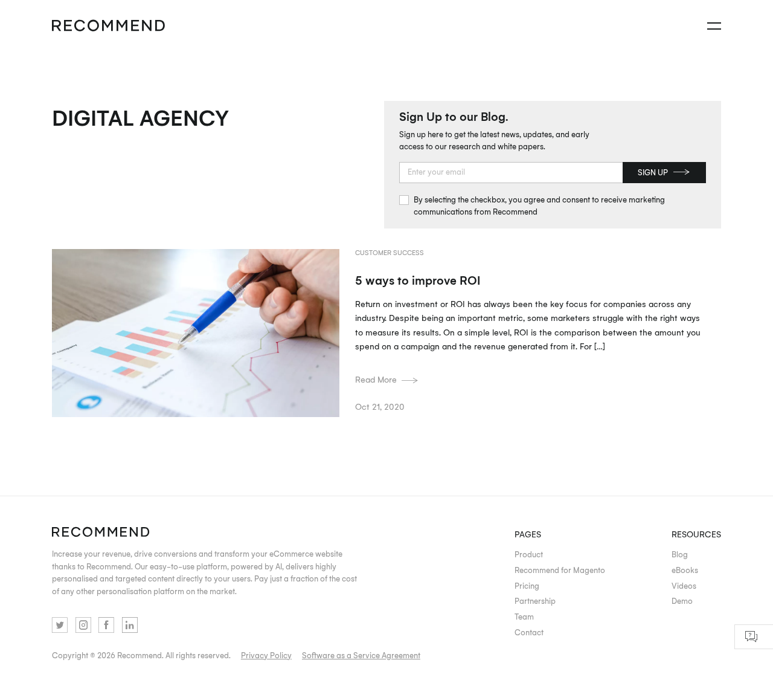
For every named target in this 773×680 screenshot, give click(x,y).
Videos (684, 586)
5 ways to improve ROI (417, 280)
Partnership (535, 601)
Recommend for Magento (560, 570)
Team (524, 616)
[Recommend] (108, 26)
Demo (682, 601)
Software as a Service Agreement (361, 655)
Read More (376, 379)
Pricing (527, 586)
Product (529, 554)
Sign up (653, 172)
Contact (529, 632)
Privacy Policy (266, 655)
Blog (680, 554)
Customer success (389, 252)
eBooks (685, 570)
